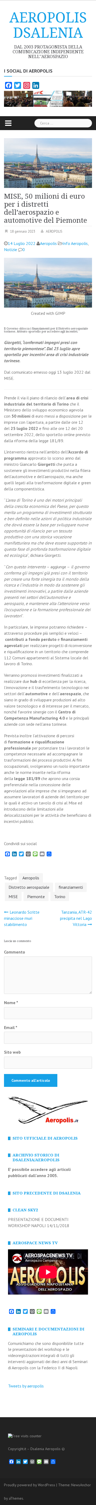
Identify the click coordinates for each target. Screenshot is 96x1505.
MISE (13, 896)
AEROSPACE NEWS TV (35, 1243)
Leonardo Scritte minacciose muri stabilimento (21, 918)
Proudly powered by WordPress (29, 1485)
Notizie (10, 249)
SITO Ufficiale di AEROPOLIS (45, 1138)
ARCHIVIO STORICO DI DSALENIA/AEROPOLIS (36, 1157)
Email (10, 1027)
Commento (14, 952)
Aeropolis (48, 243)
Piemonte (36, 896)
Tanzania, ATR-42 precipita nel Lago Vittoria (76, 918)
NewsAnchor (81, 1485)
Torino (59, 896)
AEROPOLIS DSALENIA (48, 25)
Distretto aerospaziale (29, 887)
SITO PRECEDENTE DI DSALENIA (47, 1193)
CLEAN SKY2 (25, 1210)
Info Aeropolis (75, 243)
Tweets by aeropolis (26, 1386)
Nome (11, 1002)
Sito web (12, 1052)
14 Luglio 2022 (21, 243)
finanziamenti (71, 887)
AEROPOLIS (54, 231)
